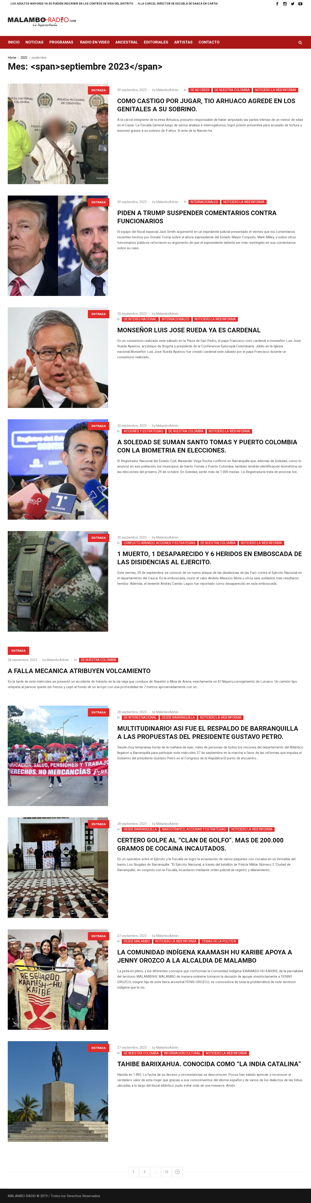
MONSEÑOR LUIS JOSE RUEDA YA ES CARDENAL (189, 330)
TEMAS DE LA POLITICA (219, 941)
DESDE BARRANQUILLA (178, 717)
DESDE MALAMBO (137, 941)
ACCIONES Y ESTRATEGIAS (143, 431)
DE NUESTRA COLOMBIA (232, 90)
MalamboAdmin (167, 90)
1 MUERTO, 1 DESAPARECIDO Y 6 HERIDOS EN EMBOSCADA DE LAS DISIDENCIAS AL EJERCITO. (209, 558)
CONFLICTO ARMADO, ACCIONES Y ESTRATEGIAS (159, 543)
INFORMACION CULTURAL (182, 1053)
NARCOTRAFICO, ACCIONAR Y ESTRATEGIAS (194, 829)
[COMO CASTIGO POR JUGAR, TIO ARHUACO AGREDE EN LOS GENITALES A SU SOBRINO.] (58, 134)
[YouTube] (300, 4)
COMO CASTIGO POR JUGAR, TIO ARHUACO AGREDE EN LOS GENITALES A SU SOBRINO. (206, 105)
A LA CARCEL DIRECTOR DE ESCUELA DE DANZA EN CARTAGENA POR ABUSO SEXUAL (150, 4)
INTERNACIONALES (204, 202)
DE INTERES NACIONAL (140, 319)
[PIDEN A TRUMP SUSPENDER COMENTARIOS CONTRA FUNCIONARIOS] (58, 246)
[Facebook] (277, 4)
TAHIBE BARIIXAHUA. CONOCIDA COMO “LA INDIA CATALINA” (209, 1064)
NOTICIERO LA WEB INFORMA (275, 90)
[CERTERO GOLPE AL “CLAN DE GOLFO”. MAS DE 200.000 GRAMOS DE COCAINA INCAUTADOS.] (58, 867)
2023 (23, 57)
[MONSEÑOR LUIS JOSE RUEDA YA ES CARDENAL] (58, 357)
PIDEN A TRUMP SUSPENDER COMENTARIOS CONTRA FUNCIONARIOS (197, 217)
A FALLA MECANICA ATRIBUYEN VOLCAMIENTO (79, 671)
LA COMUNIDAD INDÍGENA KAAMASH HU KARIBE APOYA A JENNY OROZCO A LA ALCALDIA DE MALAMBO (204, 956)
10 (166, 1172)
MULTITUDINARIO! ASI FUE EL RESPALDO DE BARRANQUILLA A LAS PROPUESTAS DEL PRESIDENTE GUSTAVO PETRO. (207, 733)
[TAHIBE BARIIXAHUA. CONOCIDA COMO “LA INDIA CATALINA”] (58, 1091)
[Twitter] (293, 4)
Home (12, 57)
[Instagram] (285, 4)
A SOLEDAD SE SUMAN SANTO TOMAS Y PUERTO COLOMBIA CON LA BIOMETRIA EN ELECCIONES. (207, 446)
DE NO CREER (200, 90)
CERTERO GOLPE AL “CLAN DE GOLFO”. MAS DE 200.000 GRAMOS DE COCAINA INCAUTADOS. (200, 844)
